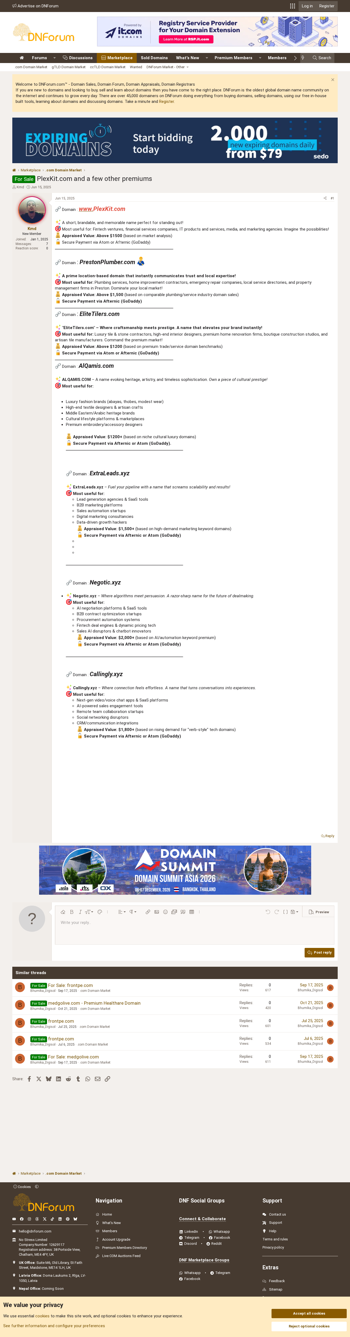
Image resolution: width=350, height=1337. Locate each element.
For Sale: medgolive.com (73, 1057)
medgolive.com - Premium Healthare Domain (94, 1003)
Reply (329, 836)
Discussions (81, 57)
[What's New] (304, 58)
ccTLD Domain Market (108, 67)
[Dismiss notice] (332, 80)
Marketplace (120, 57)
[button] (293, 6)
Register (166, 101)
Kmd (20, 187)
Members (277, 57)
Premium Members (233, 57)
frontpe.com (61, 1021)
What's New (187, 57)
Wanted (136, 67)
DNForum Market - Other (166, 67)
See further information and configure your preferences (54, 1325)
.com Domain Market (30, 67)
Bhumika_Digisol (43, 991)
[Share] (325, 198)
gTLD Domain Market (69, 67)
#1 (332, 198)
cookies (42, 1316)
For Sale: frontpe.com (70, 985)
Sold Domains (154, 57)
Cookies (24, 1187)
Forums (39, 57)
